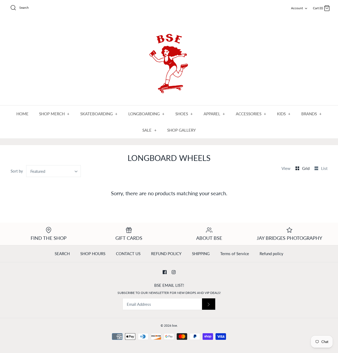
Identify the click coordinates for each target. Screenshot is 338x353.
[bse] (169, 61)
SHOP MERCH (54, 113)
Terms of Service (234, 253)
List (324, 168)
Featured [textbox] (37, 171)
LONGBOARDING (146, 113)
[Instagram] (174, 272)
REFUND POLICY (166, 253)
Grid (306, 168)
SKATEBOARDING (99, 113)
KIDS (284, 113)
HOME (22, 113)
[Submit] (208, 304)
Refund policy (271, 253)
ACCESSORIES (251, 113)
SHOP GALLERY (181, 130)
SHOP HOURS (92, 253)
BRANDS (311, 113)
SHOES (184, 113)
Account (297, 8)
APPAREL (214, 113)
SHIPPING (201, 253)
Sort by (17, 171)
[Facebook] (165, 272)
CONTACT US (128, 253)
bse (174, 325)
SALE (149, 130)
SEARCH (62, 253)
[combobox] (53, 171)
